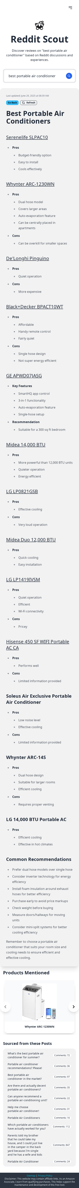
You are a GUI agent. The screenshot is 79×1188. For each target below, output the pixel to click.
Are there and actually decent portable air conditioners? (39, 1087)
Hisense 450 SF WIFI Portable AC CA (37, 644)
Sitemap (31, 1175)
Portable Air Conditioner (39, 1161)
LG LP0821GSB (22, 491)
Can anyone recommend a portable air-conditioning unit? (39, 1098)
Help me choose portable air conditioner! (39, 1109)
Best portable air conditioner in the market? (39, 1077)
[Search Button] (69, 76)
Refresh (30, 102)
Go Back (12, 102)
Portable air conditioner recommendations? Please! (39, 1066)
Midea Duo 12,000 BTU (31, 539)
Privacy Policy (45, 1175)
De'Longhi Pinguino (27, 258)
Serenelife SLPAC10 (27, 137)
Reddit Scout (39, 39)
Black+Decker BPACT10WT (34, 306)
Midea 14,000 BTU (25, 444)
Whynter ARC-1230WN (30, 184)
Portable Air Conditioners (39, 1118)
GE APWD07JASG (24, 375)
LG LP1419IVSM (23, 579)
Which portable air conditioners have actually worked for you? (39, 1126)
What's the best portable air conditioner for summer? (39, 1055)
